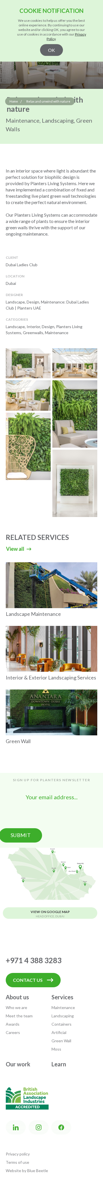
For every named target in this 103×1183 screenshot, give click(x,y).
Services (62, 997)
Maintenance (63, 1007)
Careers (13, 1032)
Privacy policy (18, 1153)
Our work (18, 1064)
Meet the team (19, 1015)
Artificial (59, 1032)
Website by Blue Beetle (27, 1170)
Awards (12, 1024)
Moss (56, 1049)
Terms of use (17, 1162)
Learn (59, 1064)
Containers (62, 1024)
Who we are (16, 1007)
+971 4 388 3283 (34, 960)
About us (17, 997)
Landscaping (63, 1015)
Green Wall (61, 1040)
